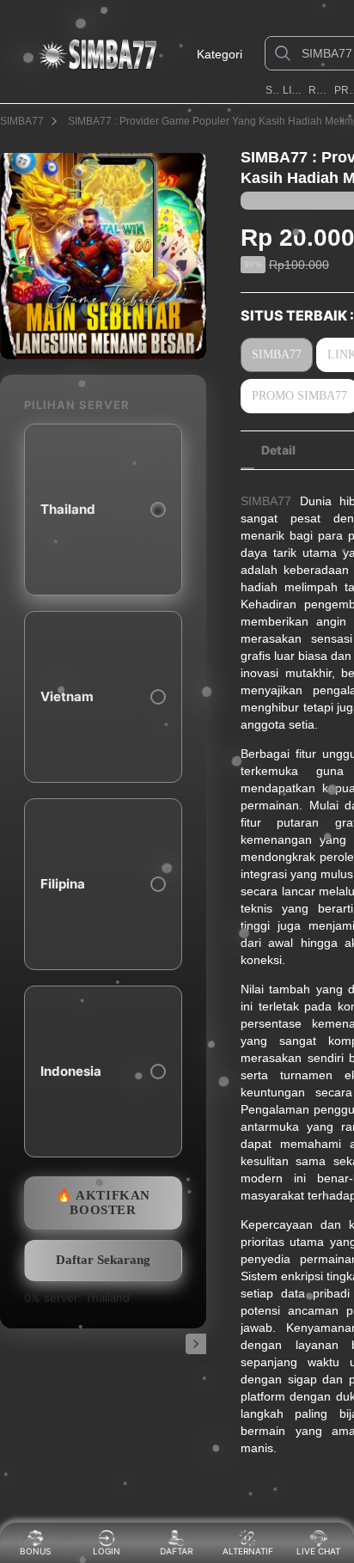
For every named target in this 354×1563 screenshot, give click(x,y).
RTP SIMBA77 (319, 90)
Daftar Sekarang (103, 1260)
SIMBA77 (273, 90)
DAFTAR (178, 1551)
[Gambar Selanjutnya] (196, 1344)
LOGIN (106, 1551)
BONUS (35, 1551)
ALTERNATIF (248, 1551)
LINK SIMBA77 (294, 90)
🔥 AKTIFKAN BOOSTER (103, 1202)
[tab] (278, 450)
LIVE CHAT (318, 1551)
